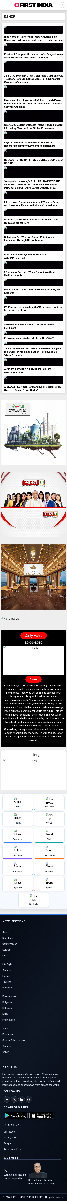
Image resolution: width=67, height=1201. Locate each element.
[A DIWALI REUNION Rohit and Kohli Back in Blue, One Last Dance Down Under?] (33, 380)
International (8, 1019)
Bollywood (7, 1002)
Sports (5, 1028)
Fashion (6, 976)
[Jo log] (33, 343)
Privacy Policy (11, 1137)
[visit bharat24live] (33, 506)
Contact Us (9, 1131)
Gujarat (6, 949)
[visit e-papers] (10, 621)
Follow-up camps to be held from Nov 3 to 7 (29, 338)
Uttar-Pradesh (9, 944)
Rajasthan (7, 938)
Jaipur (5, 932)
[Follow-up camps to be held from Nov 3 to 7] (33, 333)
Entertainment (9, 996)
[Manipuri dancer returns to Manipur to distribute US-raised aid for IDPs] (33, 212)
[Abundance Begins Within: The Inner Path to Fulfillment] (33, 317)
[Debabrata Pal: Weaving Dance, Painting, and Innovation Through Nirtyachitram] (33, 230)
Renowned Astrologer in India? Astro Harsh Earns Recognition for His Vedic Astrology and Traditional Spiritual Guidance (33, 103)
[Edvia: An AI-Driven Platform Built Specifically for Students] (33, 282)
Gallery (5, 1052)
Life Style (7, 964)
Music (5, 1014)
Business (7, 987)
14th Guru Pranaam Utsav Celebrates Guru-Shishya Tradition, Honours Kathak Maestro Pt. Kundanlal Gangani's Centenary (33, 78)
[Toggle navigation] (4, 5)
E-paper (8, 1143)
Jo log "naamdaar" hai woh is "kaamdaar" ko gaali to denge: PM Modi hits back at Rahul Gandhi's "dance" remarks (32, 351)
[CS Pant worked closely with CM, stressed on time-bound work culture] (33, 300)
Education (7, 1034)
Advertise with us (12, 1149)
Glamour (6, 970)
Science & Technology (13, 1040)
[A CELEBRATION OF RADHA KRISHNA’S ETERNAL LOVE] (33, 362)
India (4, 955)
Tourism (6, 982)
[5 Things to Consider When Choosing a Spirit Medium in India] (33, 265)
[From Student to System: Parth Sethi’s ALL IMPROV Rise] (33, 247)
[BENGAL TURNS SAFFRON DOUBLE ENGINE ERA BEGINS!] (33, 153)
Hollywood (7, 1008)
